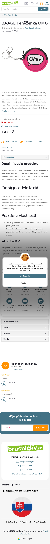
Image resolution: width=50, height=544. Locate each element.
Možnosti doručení (12, 126)
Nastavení (25, 283)
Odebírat (40, 427)
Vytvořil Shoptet (26, 539)
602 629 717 (27, 470)
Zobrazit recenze (17, 370)
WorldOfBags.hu (40, 522)
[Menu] (47, 3)
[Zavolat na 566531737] (32, 3)
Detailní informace (8, 111)
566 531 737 (27, 466)
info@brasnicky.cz (27, 461)
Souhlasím (26, 276)
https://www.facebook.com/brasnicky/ (27, 474)
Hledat (43, 9)
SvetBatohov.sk (25, 522)
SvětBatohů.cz (11, 522)
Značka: (6, 148)
